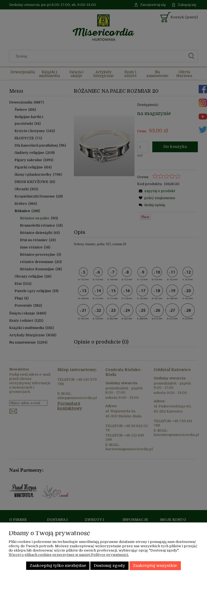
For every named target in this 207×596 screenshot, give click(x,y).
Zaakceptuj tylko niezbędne (58, 565)
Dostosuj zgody (109, 565)
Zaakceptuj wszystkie (155, 565)
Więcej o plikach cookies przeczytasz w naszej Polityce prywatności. (69, 555)
